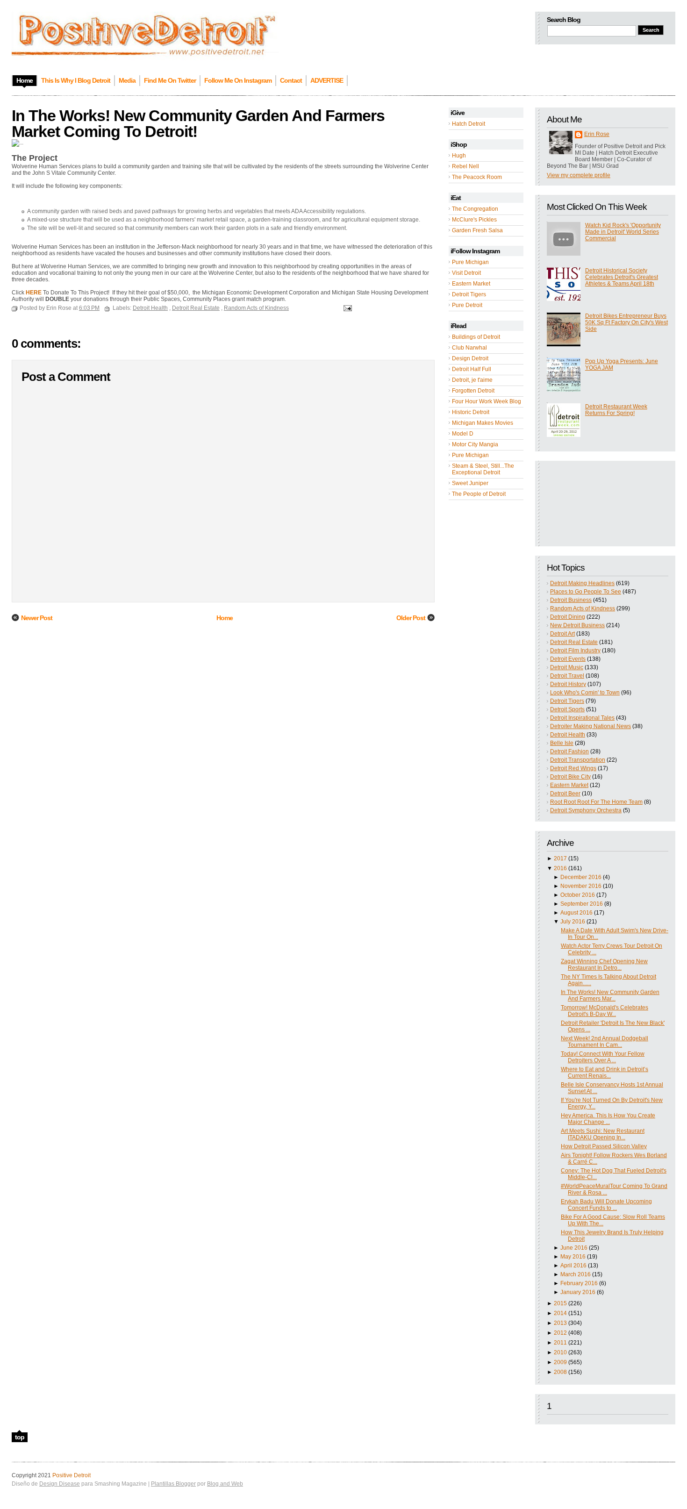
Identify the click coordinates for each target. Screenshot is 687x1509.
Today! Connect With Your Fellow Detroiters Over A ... (602, 1057)
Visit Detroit (466, 273)
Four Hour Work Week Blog (486, 401)
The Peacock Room (477, 177)
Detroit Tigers (469, 294)
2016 (560, 868)
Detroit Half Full (471, 369)
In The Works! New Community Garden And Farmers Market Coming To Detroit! (198, 123)
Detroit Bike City (570, 776)
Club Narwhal (469, 347)
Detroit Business (571, 600)
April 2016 (573, 1265)
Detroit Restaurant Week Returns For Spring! (616, 409)
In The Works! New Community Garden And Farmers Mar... (610, 995)
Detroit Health (567, 734)
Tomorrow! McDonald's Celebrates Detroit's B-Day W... (604, 1010)
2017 (560, 858)
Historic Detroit (470, 412)
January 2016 (577, 1292)
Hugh (459, 155)
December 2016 (580, 877)
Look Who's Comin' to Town (585, 692)
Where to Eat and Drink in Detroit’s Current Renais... (604, 1072)
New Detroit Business (577, 625)
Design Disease (59, 1483)
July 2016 (572, 921)
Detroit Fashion (569, 751)
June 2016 (573, 1247)
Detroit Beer (565, 793)
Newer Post (36, 618)
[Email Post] (346, 308)
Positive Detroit (71, 1475)
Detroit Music (566, 667)
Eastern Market (471, 283)
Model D (462, 433)
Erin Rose (596, 134)
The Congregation (475, 209)
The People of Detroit (479, 494)
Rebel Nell (465, 166)
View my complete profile (578, 175)
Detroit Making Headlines (582, 583)
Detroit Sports (567, 709)
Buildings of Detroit (476, 337)
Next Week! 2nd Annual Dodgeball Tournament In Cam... (604, 1041)
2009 (560, 1362)
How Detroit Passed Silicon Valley (604, 1146)
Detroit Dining (567, 617)
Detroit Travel (567, 675)
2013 (560, 1323)
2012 (560, 1333)
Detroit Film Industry (575, 650)
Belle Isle (561, 743)
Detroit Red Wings (573, 768)
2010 (560, 1352)
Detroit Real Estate (574, 642)
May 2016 (573, 1256)
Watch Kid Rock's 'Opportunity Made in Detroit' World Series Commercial (623, 232)
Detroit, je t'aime (472, 380)
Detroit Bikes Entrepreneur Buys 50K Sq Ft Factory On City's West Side (626, 322)
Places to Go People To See (585, 591)
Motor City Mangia (475, 444)
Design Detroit (470, 358)
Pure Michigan (470, 262)
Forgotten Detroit (473, 390)
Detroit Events (568, 659)
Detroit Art (562, 633)
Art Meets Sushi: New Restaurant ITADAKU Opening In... (602, 1134)
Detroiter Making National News (590, 726)
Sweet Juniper (470, 483)
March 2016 (575, 1274)
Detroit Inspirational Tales (582, 718)
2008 (560, 1372)
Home (224, 618)
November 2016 (580, 886)
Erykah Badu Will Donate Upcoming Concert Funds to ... (606, 1204)
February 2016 (579, 1283)
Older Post (410, 618)
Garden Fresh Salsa (477, 230)
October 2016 (577, 895)
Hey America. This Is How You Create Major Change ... (608, 1118)
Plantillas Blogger (173, 1483)
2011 (560, 1342)
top (19, 1437)
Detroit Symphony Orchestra (586, 810)
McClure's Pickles (474, 219)
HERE (34, 292)
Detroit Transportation (577, 760)
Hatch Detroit (468, 124)
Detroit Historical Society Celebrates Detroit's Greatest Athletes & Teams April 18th (621, 277)
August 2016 (576, 912)
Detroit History (568, 684)
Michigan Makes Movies (482, 423)
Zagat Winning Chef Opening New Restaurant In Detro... (604, 964)
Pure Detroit (467, 305)
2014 (560, 1313)
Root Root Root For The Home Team (596, 802)
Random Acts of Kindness (582, 608)
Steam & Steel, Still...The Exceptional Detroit (483, 469)
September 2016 (581, 904)
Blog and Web (225, 1483)
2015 (560, 1303)
